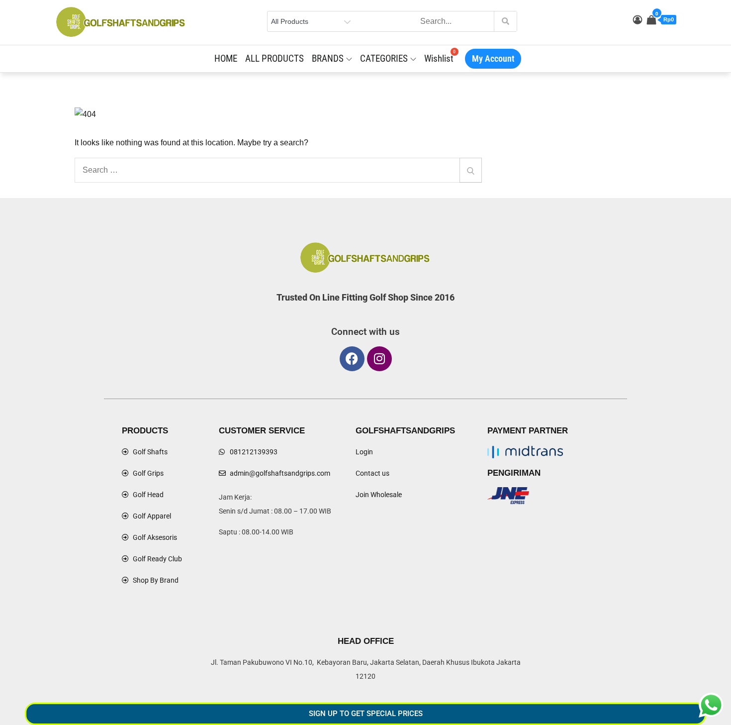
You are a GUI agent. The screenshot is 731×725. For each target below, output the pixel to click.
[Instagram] (379, 358)
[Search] (470, 170)
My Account (493, 58)
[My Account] (637, 20)
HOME (225, 58)
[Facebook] (352, 358)
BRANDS (328, 58)
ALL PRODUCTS (274, 58)
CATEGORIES (384, 58)
